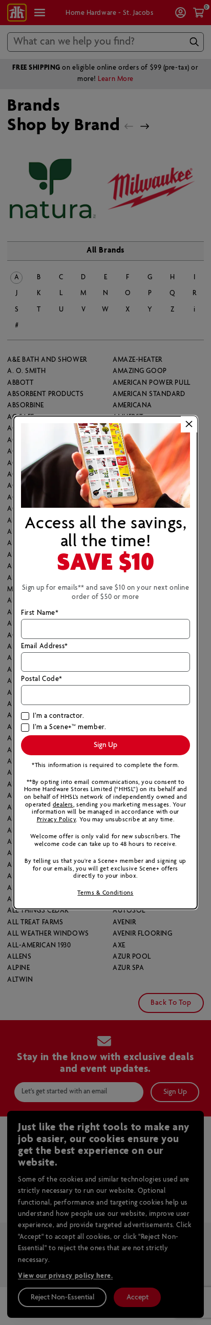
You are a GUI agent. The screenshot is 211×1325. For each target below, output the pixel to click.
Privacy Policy (56, 819)
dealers (63, 805)
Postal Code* (41, 679)
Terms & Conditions (105, 893)
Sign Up (105, 745)
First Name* (39, 613)
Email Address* (44, 647)
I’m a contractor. (58, 716)
